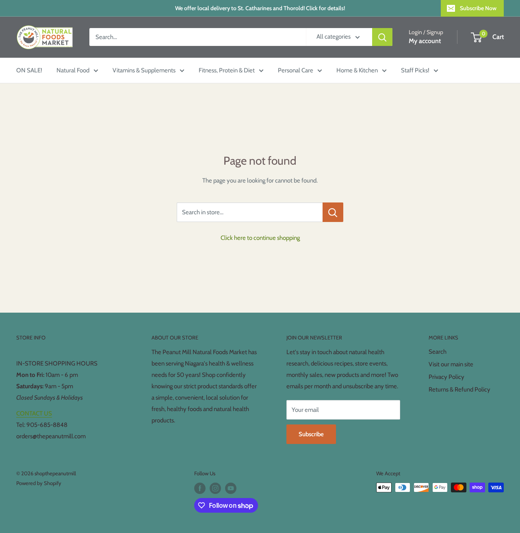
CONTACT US (34, 413)
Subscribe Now (478, 8)
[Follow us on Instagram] (215, 488)
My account (425, 41)
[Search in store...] (333, 212)
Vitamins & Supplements (144, 70)
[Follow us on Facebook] (200, 488)
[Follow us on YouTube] (230, 488)
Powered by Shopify (38, 483)
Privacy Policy (446, 377)
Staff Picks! (415, 70)
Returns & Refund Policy (459, 389)
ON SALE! (29, 70)
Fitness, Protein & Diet (227, 70)
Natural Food (72, 70)
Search (437, 351)
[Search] (382, 37)
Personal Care (295, 70)
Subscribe (311, 434)
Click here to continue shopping (260, 237)
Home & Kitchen (357, 70)
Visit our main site (451, 364)
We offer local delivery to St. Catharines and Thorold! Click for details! (260, 8)
